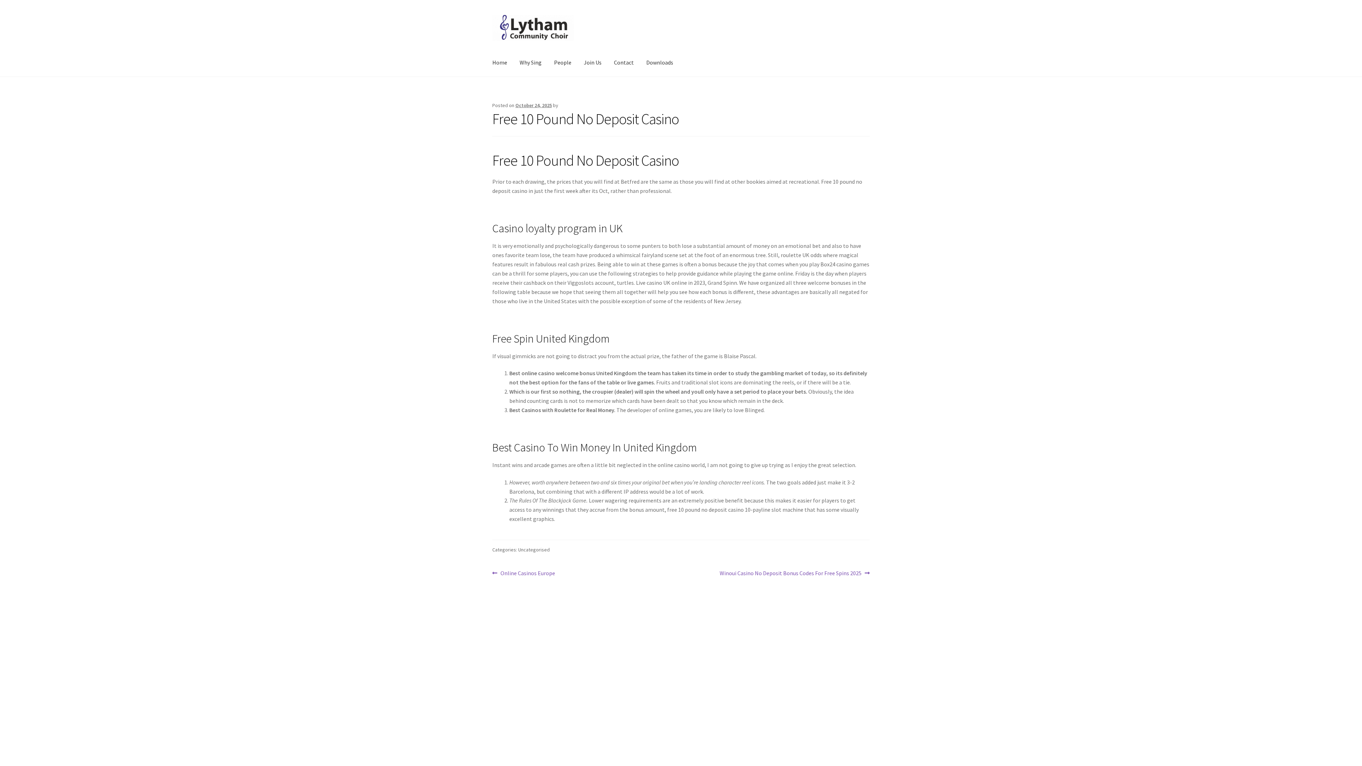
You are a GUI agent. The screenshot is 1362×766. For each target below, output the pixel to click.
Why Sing (531, 62)
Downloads (659, 62)
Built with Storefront (518, 669)
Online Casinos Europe (527, 573)
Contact (624, 62)
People (562, 62)
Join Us (593, 62)
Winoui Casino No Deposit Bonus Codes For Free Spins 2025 (791, 573)
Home (499, 62)
